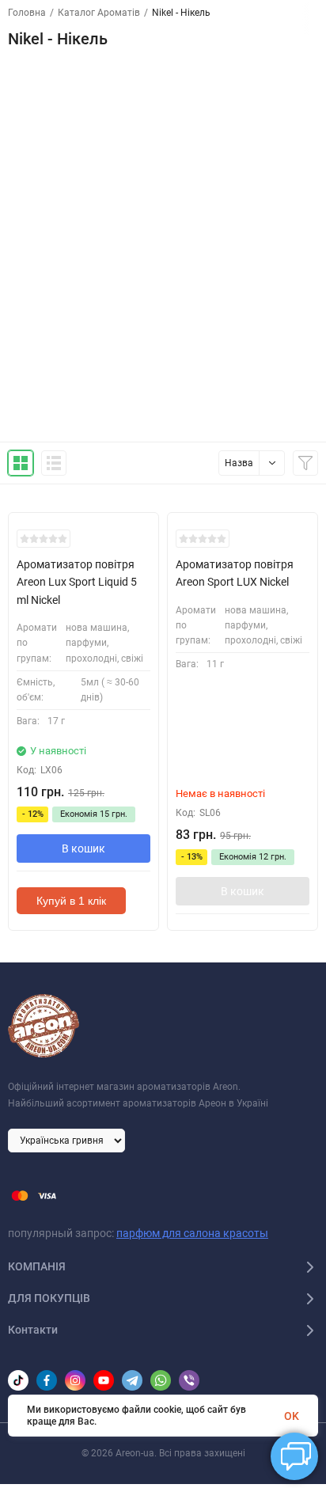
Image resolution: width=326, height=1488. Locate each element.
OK (291, 1416)
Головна (27, 12)
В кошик (83, 848)
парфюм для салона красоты (192, 1233)
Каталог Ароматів (99, 12)
